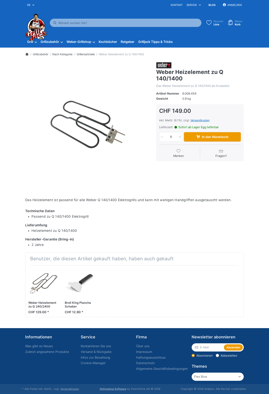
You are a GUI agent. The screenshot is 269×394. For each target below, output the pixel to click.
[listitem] (87, 124)
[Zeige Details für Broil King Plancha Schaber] (80, 283)
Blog (212, 4)
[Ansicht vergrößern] (87, 124)
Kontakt (177, 4)
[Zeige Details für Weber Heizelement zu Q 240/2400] (43, 283)
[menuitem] (32, 41)
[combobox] (31, 5)
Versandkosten (200, 120)
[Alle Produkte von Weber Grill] (164, 65)
